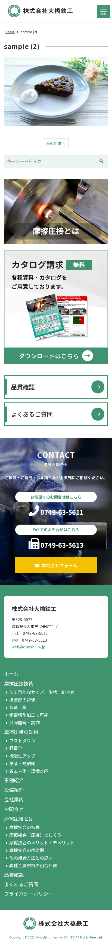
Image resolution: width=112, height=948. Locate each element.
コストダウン (22, 740)
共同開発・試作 (24, 722)
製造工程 (18, 707)
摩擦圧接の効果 (21, 731)
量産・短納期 (22, 763)
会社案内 (14, 799)
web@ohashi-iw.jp (28, 647)
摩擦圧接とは (18, 818)
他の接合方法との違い (31, 857)
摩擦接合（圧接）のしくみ (35, 835)
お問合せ (14, 808)
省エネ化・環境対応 (28, 771)
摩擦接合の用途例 (26, 850)
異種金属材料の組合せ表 (33, 865)
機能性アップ (22, 755)
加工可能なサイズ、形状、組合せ (41, 692)
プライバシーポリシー (28, 893)
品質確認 (23, 386)
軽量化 (15, 748)
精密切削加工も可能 (28, 715)
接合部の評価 (22, 699)
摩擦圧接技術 (18, 683)
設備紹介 (14, 789)
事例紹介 (14, 780)
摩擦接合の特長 (24, 827)
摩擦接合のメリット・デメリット (41, 842)
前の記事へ (55, 143)
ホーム (11, 673)
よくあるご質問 (32, 414)
